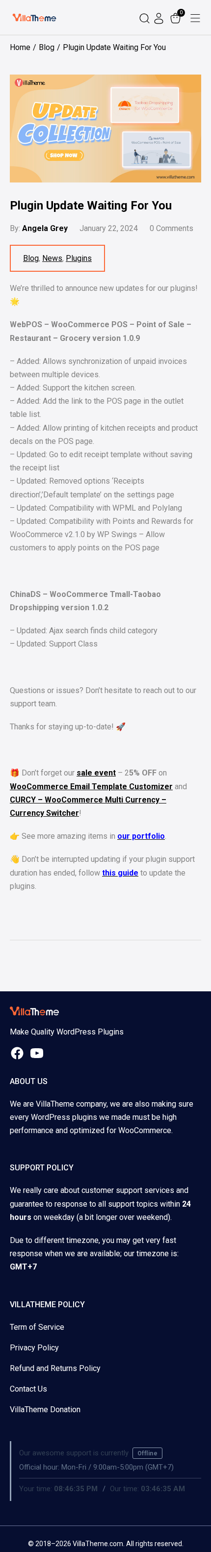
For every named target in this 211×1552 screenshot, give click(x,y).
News (52, 258)
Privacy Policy (34, 1347)
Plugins (79, 258)
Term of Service (37, 1327)
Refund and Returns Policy (55, 1368)
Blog (31, 258)
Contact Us (28, 1389)
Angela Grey (45, 228)
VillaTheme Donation (45, 1409)
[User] (160, 17)
